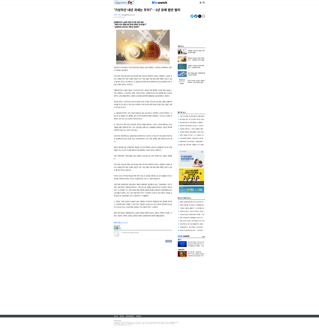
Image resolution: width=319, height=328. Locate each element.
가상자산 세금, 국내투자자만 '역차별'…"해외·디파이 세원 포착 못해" (199, 214)
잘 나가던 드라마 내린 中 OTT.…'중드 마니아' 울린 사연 (202, 244)
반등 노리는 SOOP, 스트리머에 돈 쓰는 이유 (192, 221)
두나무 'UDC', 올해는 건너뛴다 (196, 254)
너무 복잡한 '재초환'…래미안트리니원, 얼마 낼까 (193, 138)
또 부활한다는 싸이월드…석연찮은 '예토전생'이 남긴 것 (202, 246)
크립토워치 (181, 249)
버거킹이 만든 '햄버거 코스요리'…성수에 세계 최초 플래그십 (197, 126)
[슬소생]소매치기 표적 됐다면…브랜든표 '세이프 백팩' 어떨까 (197, 122)
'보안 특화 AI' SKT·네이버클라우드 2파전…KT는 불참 (195, 224)
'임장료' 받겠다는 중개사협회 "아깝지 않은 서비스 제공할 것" (197, 132)
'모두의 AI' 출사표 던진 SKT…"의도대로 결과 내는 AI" (195, 230)
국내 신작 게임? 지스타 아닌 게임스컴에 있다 (199, 242)
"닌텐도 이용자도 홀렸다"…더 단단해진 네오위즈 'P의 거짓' (196, 208)
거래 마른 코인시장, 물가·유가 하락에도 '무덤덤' (200, 256)
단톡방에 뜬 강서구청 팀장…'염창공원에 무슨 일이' (194, 141)
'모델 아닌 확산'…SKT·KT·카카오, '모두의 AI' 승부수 (194, 211)
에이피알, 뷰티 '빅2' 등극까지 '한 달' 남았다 (192, 119)
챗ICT (180, 240)
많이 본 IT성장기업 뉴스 (184, 198)
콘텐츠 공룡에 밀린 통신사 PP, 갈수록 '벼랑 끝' (193, 202)
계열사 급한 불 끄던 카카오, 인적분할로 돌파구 (193, 205)
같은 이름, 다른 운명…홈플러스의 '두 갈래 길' (192, 145)
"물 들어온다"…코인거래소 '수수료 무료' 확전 (193, 227)
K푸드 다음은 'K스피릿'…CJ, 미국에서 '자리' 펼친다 (194, 135)
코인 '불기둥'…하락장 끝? (194, 252)
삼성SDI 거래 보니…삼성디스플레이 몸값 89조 (193, 129)
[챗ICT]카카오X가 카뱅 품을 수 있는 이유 (191, 218)
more (203, 236)
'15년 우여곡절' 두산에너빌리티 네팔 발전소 (192, 116)
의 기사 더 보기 (121, 222)
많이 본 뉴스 (182, 112)
